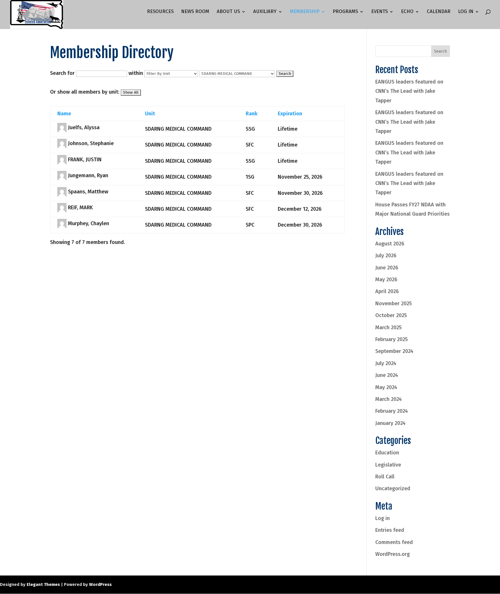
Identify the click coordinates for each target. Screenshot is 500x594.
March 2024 (388, 399)
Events (379, 12)
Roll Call (384, 476)
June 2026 (386, 267)
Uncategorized (392, 488)
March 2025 (388, 327)
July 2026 (385, 255)
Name (64, 113)
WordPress (100, 584)
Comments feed (394, 542)
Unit (150, 113)
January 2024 (390, 423)
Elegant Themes (43, 584)
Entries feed (389, 530)
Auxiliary (265, 12)
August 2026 (389, 243)
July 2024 (385, 363)
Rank (252, 113)
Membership (304, 12)
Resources (160, 12)
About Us (228, 12)
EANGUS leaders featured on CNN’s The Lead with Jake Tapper (409, 91)
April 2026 (387, 291)
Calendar (439, 12)
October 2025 (391, 315)
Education (387, 452)
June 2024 (386, 375)
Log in (382, 518)
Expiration (290, 113)
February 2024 (391, 411)
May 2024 (386, 387)
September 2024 (394, 351)
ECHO (407, 12)
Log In (465, 12)
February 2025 (391, 339)
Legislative (388, 465)
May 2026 (386, 279)
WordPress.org (392, 554)
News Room (195, 12)
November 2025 (393, 303)
